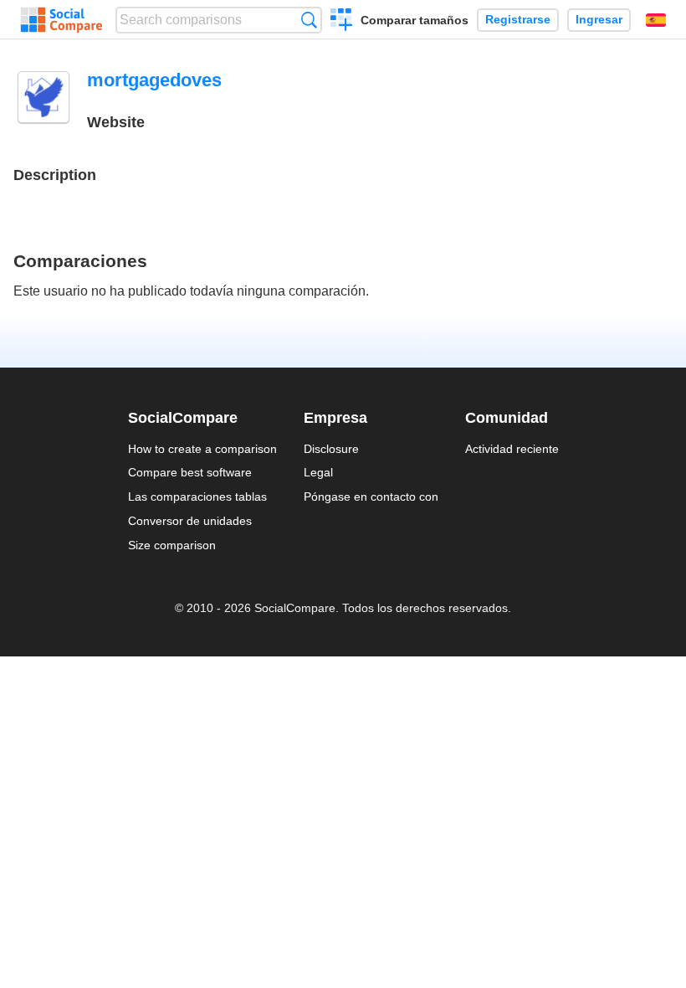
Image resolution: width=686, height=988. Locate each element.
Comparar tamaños (414, 20)
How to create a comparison (202, 448)
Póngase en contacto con (371, 496)
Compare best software (190, 472)
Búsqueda (309, 20)
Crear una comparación (341, 22)
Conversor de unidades (190, 520)
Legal (318, 472)
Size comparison (172, 545)
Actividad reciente (512, 448)
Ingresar (599, 19)
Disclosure (331, 448)
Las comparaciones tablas (197, 496)
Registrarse (517, 19)
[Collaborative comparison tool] (61, 20)
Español (656, 20)
